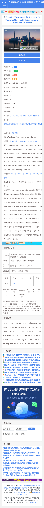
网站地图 (33, 502)
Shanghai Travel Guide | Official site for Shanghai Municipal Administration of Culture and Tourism (22, 20)
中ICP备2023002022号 (22, 492)
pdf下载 (28, 174)
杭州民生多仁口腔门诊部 (12, 470)
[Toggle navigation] (5, 6)
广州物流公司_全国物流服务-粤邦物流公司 (19, 475)
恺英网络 (6, 465)
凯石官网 (6, 458)
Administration (33, 141)
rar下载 (35, 174)
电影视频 (14, 133)
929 (14, 283)
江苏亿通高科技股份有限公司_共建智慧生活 (24, 116)
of (40, 141)
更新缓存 (22, 60)
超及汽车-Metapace (29, 372)
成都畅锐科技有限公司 (11, 450)
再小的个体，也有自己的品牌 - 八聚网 (17, 460)
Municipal (22, 141)
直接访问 (22, 55)
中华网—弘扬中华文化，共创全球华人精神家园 (21, 473)
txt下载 (13, 174)
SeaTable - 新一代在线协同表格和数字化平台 (22, 375)
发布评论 (31, 429)
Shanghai (13, 141)
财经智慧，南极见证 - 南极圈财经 (18, 377)
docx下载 (21, 174)
